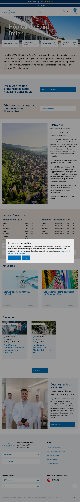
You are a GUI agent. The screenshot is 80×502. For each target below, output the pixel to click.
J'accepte (25, 258)
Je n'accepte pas (14, 258)
